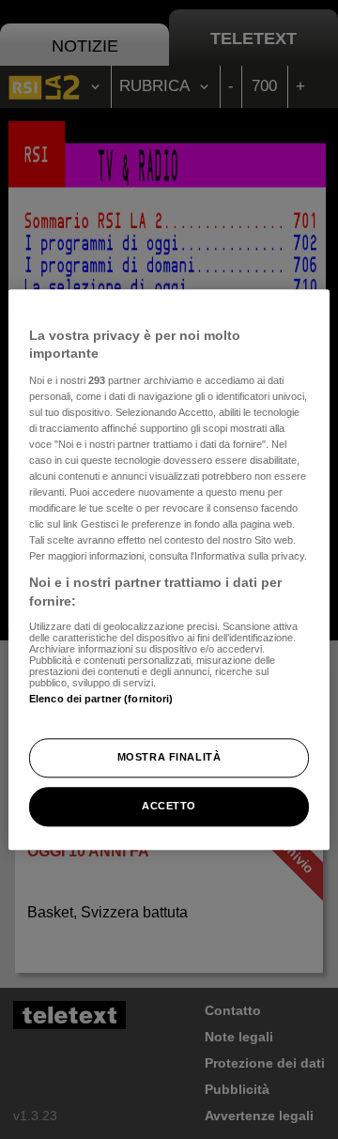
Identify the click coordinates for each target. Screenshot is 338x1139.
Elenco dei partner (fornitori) (101, 698)
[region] (169, 569)
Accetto (169, 805)
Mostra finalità (169, 756)
